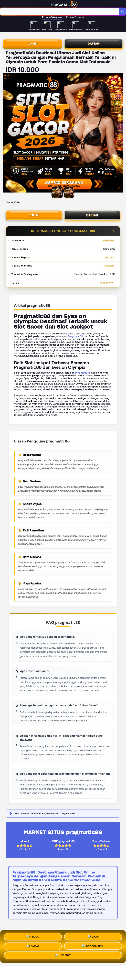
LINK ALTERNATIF (95, 945)
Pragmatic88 (75, 336)
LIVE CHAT (65, 955)
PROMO (35, 936)
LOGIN (32, 43)
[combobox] (59, 11)
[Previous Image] (6, 133)
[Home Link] (64, 4)
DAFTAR (93, 43)
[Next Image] (120, 133)
